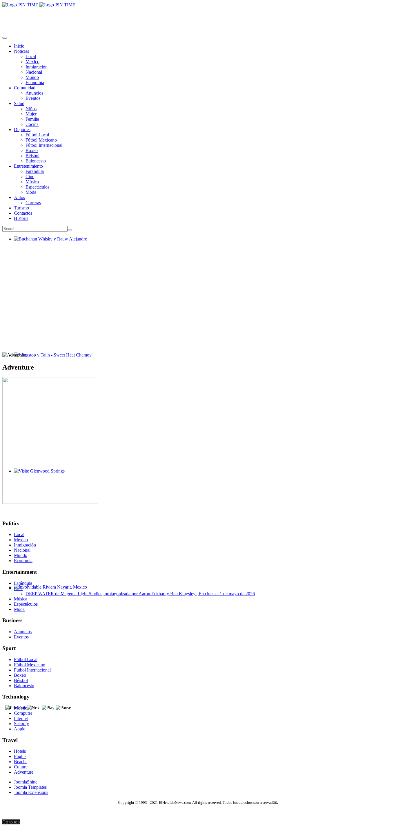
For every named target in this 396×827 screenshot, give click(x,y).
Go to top (11, 821)
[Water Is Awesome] (50, 502)
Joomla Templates (30, 787)
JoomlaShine (25, 781)
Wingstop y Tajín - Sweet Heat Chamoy (50, 360)
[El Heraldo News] (38, 4)
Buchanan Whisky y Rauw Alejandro (48, 244)
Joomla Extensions (31, 792)
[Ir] (70, 230)
